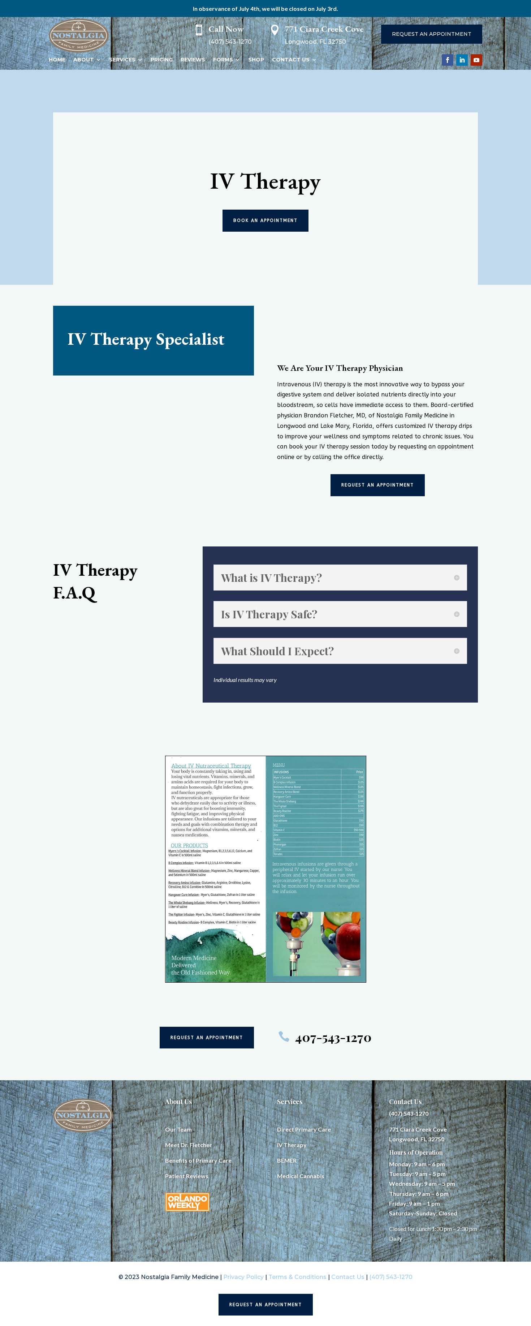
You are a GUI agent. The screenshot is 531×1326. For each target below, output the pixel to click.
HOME (57, 59)
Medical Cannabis (300, 1175)
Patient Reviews (186, 1175)
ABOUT (83, 59)
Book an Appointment (265, 220)
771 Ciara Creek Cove (418, 1129)
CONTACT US (291, 59)
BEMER (287, 1160)
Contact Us (405, 1101)
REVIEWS (193, 59)
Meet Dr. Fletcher (188, 1144)
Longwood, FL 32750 (416, 1139)
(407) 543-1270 (408, 1113)
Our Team (178, 1129)
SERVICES (122, 59)
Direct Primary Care (304, 1129)
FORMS (223, 59)
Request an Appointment (431, 34)
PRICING (162, 59)
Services (289, 1101)
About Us (178, 1101)
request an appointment (377, 485)
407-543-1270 (333, 1037)
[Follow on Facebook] (447, 60)
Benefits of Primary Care (198, 1160)
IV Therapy (292, 1144)
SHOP (256, 59)
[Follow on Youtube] (476, 60)
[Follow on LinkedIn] (462, 60)
